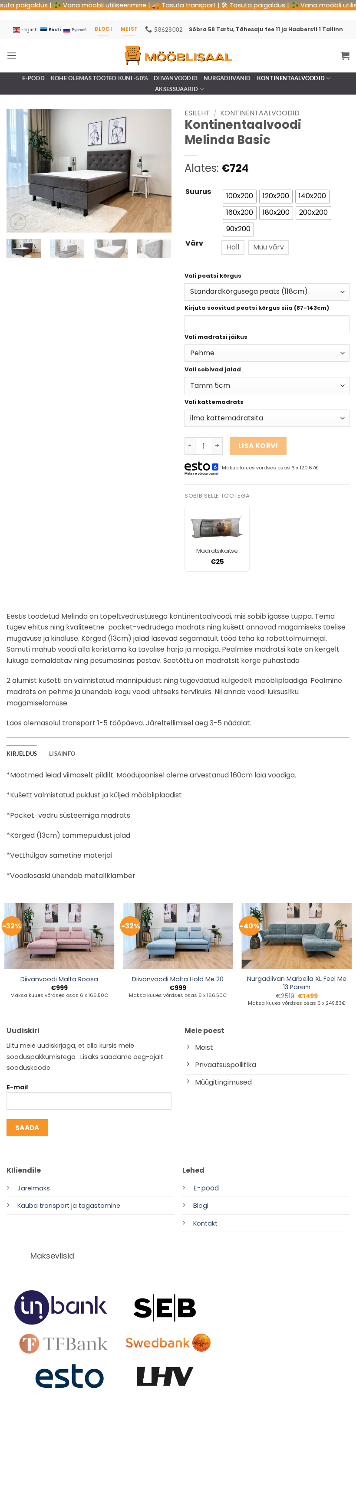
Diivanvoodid (176, 78)
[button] (12, 55)
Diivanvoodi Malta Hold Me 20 (178, 979)
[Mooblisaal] (178, 55)
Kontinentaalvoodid (291, 78)
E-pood (33, 78)
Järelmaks (33, 1188)
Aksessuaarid (176, 88)
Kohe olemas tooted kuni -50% (99, 78)
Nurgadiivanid (227, 78)
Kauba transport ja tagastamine (68, 1205)
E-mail (17, 1087)
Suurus (198, 192)
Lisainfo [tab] (62, 753)
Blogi (200, 1205)
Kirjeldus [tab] (22, 753)
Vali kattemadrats (214, 402)
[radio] (239, 196)
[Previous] (21, 170)
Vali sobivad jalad (213, 370)
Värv (194, 243)
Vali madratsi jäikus (216, 337)
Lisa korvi (258, 445)
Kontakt (205, 1223)
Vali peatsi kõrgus (213, 276)
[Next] (157, 170)
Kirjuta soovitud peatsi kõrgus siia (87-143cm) (257, 308)
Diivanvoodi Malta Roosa (59, 979)
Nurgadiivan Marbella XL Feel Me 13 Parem (296, 983)
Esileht (197, 113)
